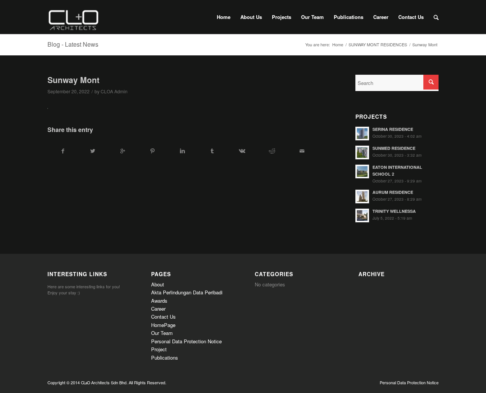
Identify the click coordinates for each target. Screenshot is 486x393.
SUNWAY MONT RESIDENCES (378, 44)
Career (158, 308)
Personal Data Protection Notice (186, 341)
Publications (164, 357)
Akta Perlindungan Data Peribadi (186, 292)
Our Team (162, 332)
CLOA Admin (114, 91)
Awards (159, 300)
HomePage (163, 325)
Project (159, 349)
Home (337, 44)
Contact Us (163, 316)
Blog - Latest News (72, 44)
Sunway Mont (73, 79)
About (157, 284)
